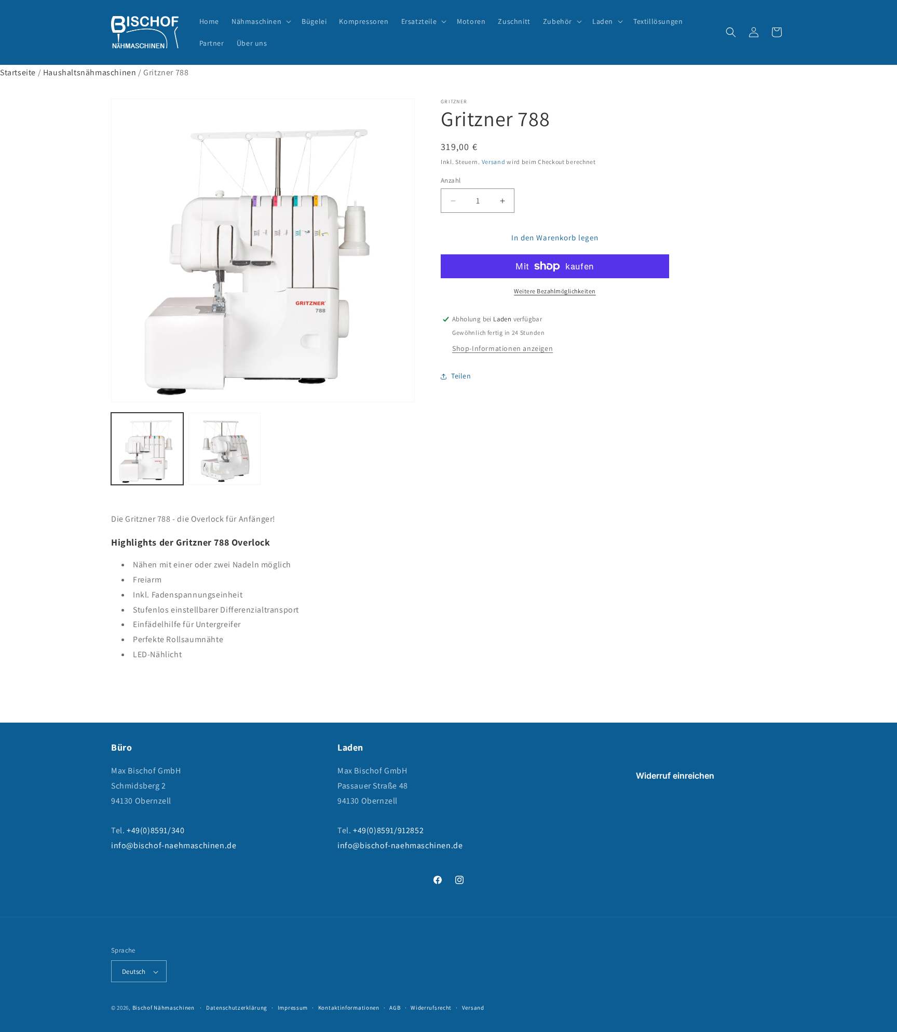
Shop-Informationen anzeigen (502, 348)
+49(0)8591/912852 (388, 830)
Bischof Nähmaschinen (163, 1008)
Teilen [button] (461, 376)
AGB (394, 1007)
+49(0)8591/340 (155, 830)
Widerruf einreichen (675, 775)
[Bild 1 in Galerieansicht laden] (147, 449)
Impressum (293, 1007)
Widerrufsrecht (431, 1007)
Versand (494, 162)
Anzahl (450, 180)
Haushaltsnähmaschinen (90, 72)
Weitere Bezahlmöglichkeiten (555, 291)
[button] (260, 21)
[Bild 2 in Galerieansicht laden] (224, 449)
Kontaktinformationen (348, 1007)
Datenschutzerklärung (236, 1007)
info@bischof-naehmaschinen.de (173, 845)
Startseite (18, 72)
